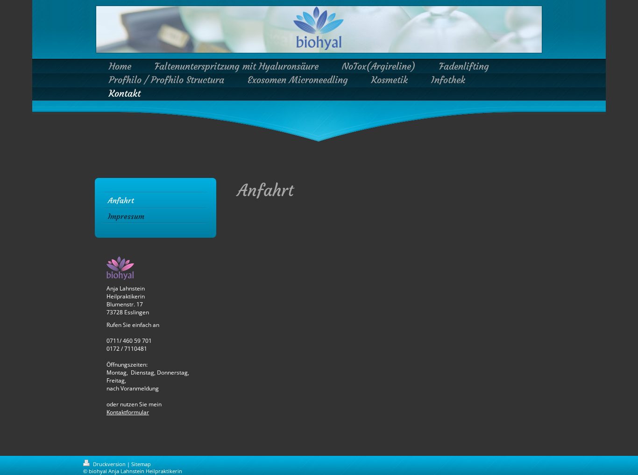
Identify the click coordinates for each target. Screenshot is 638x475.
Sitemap (141, 464)
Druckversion (109, 464)
